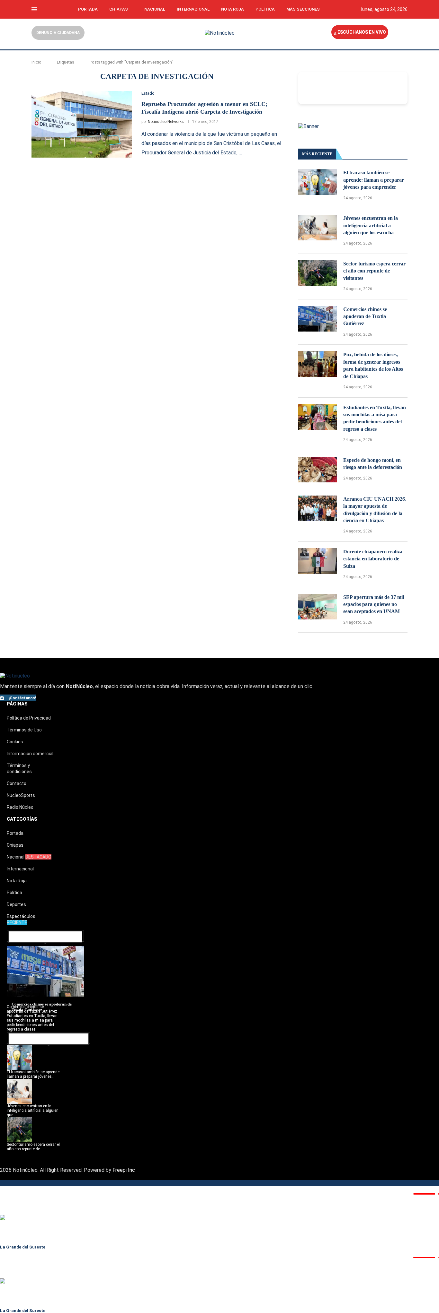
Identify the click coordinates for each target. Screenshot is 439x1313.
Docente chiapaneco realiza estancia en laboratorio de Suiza (372, 559)
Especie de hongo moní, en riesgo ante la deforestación (372, 463)
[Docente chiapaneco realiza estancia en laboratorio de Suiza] (317, 561)
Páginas (17, 704)
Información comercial (30, 753)
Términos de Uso (24, 729)
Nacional (154, 9)
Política (265, 9)
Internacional (193, 9)
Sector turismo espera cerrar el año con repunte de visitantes (374, 271)
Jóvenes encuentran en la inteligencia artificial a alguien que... (32, 1110)
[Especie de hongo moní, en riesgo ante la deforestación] (317, 469)
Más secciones (303, 9)
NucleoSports (21, 795)
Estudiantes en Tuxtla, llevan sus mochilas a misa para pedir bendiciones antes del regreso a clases (374, 418)
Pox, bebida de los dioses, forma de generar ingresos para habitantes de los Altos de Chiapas (373, 365)
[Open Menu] (34, 9)
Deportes (16, 904)
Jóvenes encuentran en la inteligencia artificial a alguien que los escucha (370, 225)
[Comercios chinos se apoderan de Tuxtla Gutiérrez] (317, 319)
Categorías (22, 819)
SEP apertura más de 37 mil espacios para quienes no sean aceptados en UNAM (373, 604)
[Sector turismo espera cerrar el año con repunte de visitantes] (317, 273)
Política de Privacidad (29, 718)
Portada (88, 9)
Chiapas (118, 9)
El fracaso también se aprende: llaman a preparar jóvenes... (33, 1074)
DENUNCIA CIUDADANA (58, 32)
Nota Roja (232, 9)
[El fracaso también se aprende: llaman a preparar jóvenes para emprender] (317, 182)
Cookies (15, 741)
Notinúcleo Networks (166, 121)
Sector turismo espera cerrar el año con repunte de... (33, 1146)
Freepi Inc (123, 1170)
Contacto (16, 783)
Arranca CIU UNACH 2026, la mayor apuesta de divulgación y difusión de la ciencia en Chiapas (374, 509)
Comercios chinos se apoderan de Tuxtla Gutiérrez (365, 316)
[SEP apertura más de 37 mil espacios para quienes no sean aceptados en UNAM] (317, 606)
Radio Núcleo (20, 807)
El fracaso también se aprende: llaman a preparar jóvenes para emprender (373, 180)
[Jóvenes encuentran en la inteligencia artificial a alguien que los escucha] (317, 227)
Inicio (36, 62)
